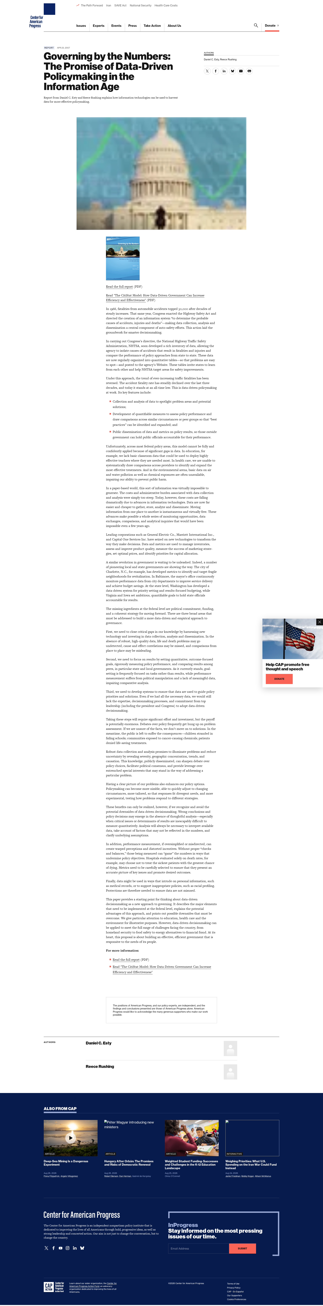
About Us (174, 26)
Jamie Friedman (232, 1176)
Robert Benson (111, 1176)
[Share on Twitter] (207, 71)
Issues (81, 26)
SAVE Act (120, 5)
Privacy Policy (233, 1287)
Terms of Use (233, 1283)
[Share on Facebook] (215, 71)
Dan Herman (125, 1176)
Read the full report (119, 286)
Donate (270, 25)
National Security (140, 5)
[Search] (256, 27)
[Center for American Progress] (50, 15)
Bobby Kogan (247, 1176)
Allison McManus (263, 1176)
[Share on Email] (241, 71)
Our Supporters (234, 1295)
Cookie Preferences (236, 1299)
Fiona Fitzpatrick (52, 1176)
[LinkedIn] (74, 1248)
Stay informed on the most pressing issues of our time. (215, 1230)
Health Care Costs (166, 5)
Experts (98, 26)
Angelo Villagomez (69, 1176)
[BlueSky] (82, 1248)
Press (132, 26)
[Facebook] (53, 1248)
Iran (108, 5)
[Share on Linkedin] (224, 71)
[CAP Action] (55, 1287)
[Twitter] (46, 1248)
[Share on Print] (249, 71)
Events (116, 26)
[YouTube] (60, 1248)
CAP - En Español (235, 1291)
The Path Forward (92, 5)
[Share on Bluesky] (232, 71)
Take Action (152, 26)
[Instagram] (67, 1248)
